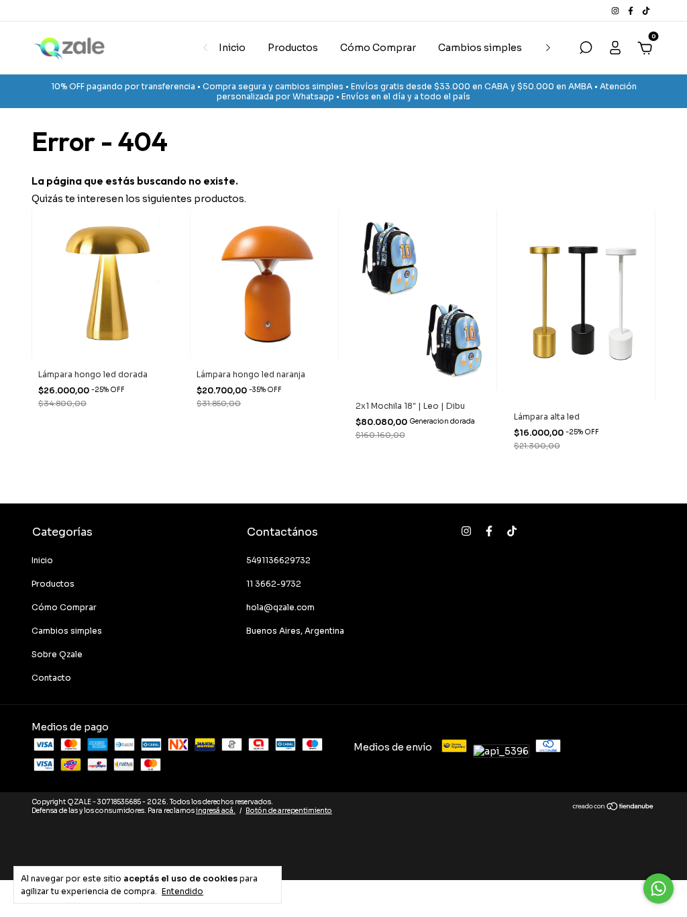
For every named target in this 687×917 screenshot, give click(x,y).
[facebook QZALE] (632, 10)
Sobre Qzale (57, 654)
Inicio (232, 48)
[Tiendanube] (613, 808)
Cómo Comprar (378, 48)
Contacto (51, 678)
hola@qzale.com (280, 607)
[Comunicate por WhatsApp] (658, 888)
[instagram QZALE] (616, 10)
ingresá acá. (215, 810)
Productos (293, 48)
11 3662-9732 (273, 584)
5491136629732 (278, 560)
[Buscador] (585, 49)
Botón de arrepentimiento (289, 810)
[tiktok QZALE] (646, 10)
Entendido (182, 891)
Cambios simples (480, 48)
